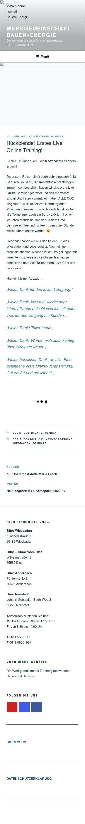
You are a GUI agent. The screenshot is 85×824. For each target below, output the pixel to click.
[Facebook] (36, 707)
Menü (45, 56)
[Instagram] (24, 707)
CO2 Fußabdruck (28, 439)
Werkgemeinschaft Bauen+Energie (39, 32)
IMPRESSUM (17, 742)
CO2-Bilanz (33, 432)
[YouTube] (12, 707)
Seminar (52, 432)
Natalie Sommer (50, 136)
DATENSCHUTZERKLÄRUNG (29, 778)
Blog (17, 432)
